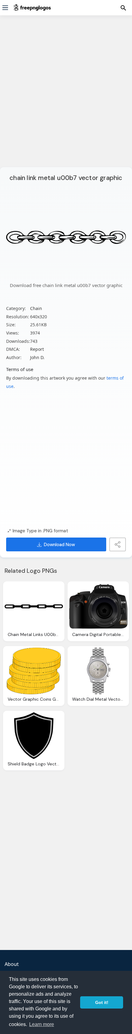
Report (37, 349)
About (12, 964)
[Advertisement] (66, 95)
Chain (36, 308)
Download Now (59, 544)
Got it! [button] (101, 1002)
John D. (37, 357)
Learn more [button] (41, 1024)
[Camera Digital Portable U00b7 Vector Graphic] (98, 606)
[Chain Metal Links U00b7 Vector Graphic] (34, 606)
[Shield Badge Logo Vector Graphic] (34, 735)
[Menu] (5, 7)
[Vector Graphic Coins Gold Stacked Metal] (34, 671)
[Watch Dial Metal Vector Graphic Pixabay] (98, 671)
